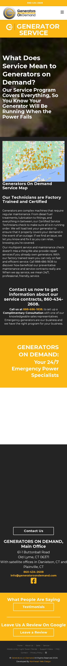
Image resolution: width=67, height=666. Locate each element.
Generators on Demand (23, 658)
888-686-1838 (32, 309)
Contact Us (33, 531)
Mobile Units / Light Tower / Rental (22, 649)
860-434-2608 (35, 3)
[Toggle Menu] (62, 12)
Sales (38, 645)
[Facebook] (46, 653)
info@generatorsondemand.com (34, 575)
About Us (29, 645)
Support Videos (46, 649)
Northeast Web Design (40, 661)
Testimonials (33, 607)
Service (46, 645)
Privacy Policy (36, 653)
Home (19, 645)
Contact (24, 653)
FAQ (57, 649)
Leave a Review (33, 632)
